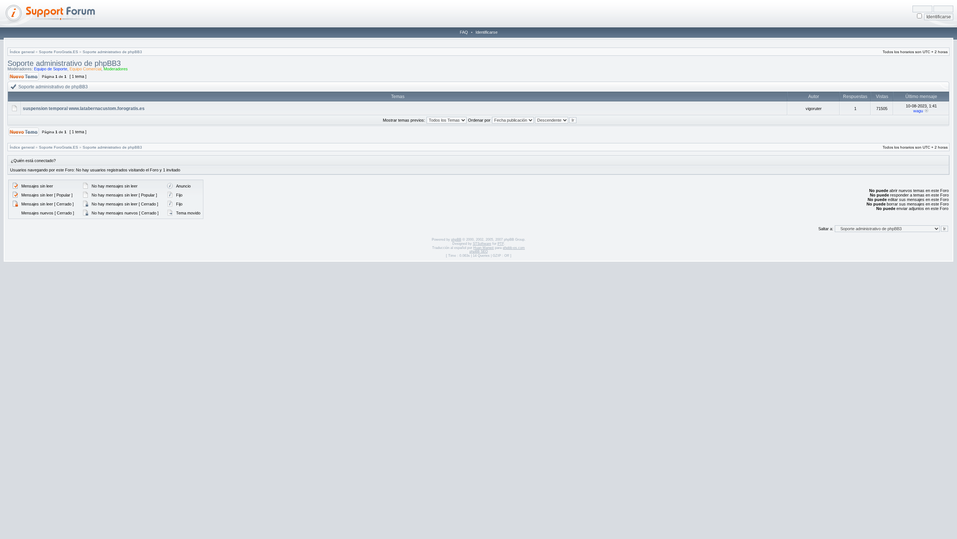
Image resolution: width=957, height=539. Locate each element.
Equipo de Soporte (50, 69)
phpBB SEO (479, 251)
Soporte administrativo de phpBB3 (112, 52)
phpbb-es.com (514, 248)
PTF (501, 244)
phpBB (456, 239)
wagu (918, 111)
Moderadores (116, 69)
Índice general (22, 52)
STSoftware (482, 244)
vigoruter (814, 108)
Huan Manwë (483, 248)
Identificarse (487, 32)
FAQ (464, 32)
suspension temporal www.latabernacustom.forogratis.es (84, 108)
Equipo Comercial (85, 69)
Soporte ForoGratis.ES (58, 52)
